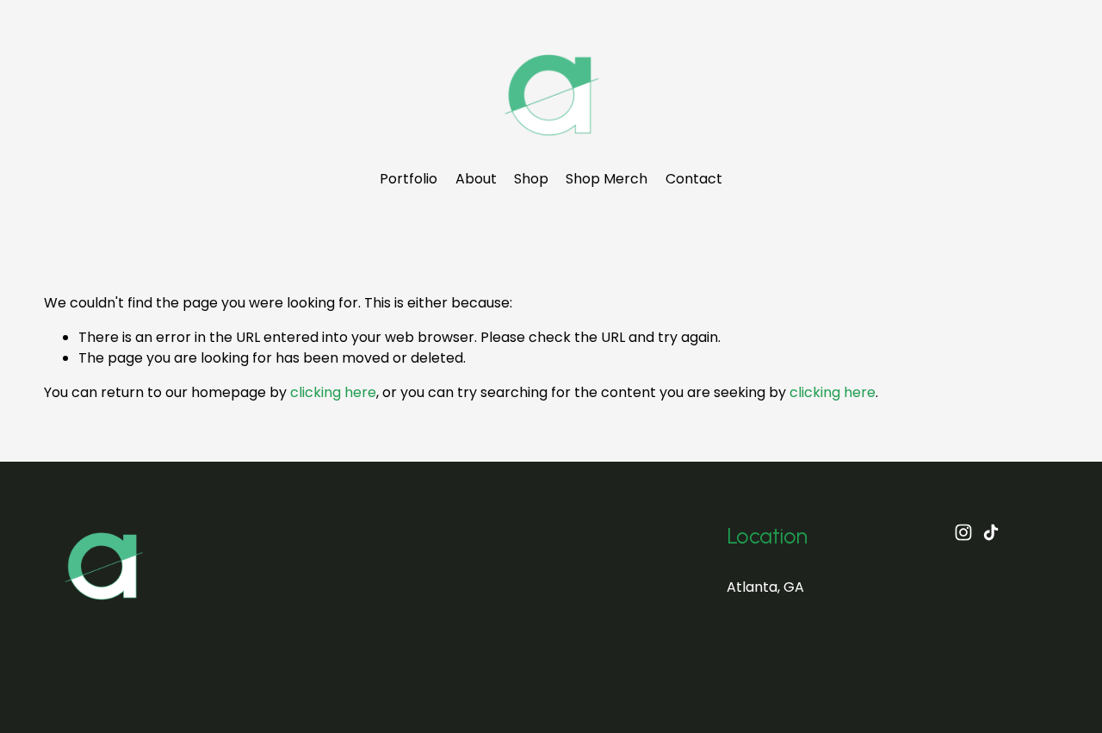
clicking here (333, 392)
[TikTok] (991, 532)
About (476, 179)
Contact (694, 179)
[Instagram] (963, 532)
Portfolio (408, 179)
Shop (531, 179)
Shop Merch (606, 179)
